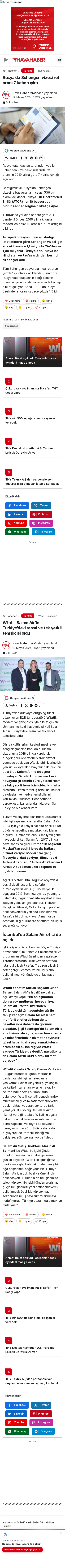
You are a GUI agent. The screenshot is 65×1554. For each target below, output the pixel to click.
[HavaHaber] (28, 60)
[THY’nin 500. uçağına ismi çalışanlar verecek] (32, 412)
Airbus (7, 862)
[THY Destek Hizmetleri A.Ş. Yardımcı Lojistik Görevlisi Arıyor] (32, 442)
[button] (59, 60)
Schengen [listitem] (11, 325)
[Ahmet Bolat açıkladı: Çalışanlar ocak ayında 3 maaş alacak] (32, 352)
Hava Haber (20, 93)
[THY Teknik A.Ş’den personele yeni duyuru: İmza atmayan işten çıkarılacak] (32, 472)
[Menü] (6, 60)
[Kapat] (60, 12)
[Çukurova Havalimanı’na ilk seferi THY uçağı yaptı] (32, 382)
